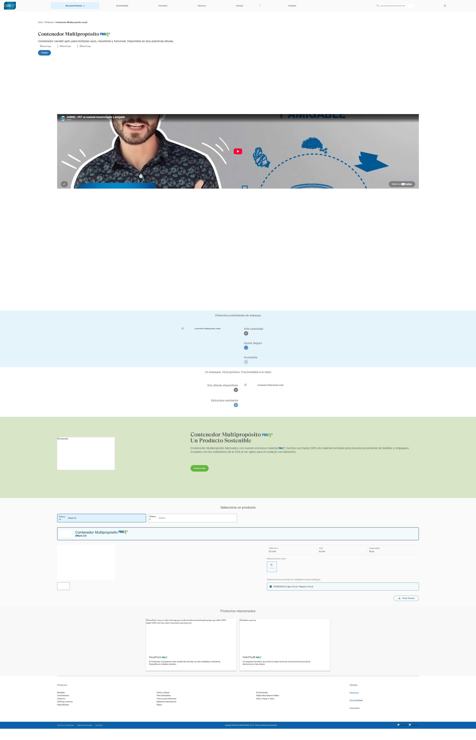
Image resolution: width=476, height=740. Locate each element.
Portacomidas (262, 693)
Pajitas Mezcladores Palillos (267, 696)
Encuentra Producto (74, 6)
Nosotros (202, 6)
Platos (159, 705)
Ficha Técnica (408, 598)
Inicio (40, 22)
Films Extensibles (164, 696)
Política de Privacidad (84, 725)
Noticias (239, 6)
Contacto (292, 6)
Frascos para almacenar (166, 699)
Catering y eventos (65, 702)
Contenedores (63, 696)
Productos (49, 22)
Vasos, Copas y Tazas (265, 699)
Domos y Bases (163, 693)
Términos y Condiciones (65, 725)
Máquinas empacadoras (166, 702)
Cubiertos (61, 699)
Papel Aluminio (63, 705)
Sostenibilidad (122, 6)
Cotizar (44, 53)
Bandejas (61, 693)
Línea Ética (99, 725)
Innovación (163, 6)
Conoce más (200, 468)
